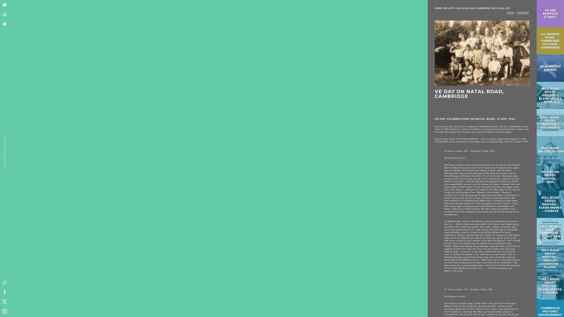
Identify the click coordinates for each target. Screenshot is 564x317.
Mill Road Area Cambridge (473, 8)
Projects (449, 8)
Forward (523, 13)
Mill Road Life (501, 8)
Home (438, 8)
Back (511, 13)
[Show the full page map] (4, 14)
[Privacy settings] (4, 24)
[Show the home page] (4, 5)
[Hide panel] (426, 158)
